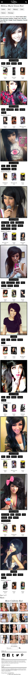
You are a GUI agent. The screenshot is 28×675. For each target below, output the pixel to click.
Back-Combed (19, 16)
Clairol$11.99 (14, 357)
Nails (22, 9)
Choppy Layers (17, 18)
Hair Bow (5, 20)
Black (25, 16)
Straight (10, 20)
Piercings (10, 13)
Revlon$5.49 (5, 127)
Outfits (3, 9)
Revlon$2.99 (14, 592)
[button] (2, 2)
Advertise (3, 665)
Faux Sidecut (10, 109)
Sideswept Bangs (4, 18)
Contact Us (8, 665)
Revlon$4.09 (14, 414)
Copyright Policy (11, 673)
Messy (1, 22)
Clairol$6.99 (22, 78)
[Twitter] (17, 657)
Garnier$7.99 (22, 183)
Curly (24, 514)
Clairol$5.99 (22, 535)
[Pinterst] (22, 657)
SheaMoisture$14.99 (5, 183)
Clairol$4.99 (14, 127)
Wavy (5, 22)
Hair (9, 9)
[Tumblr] (13, 657)
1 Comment (13, 336)
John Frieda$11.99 (14, 78)
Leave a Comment (14, 60)
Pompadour (20, 20)
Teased (14, 20)
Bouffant (11, 18)
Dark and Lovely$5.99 (23, 127)
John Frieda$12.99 (23, 414)
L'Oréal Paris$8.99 (22, 243)
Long (1, 20)
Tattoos (3, 13)
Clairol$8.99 (5, 300)
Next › (2, 597)
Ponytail (25, 20)
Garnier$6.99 (5, 78)
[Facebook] (8, 657)
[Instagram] (3, 657)
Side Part (24, 18)
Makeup (15, 9)
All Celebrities (14, 646)
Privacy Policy (4, 673)
